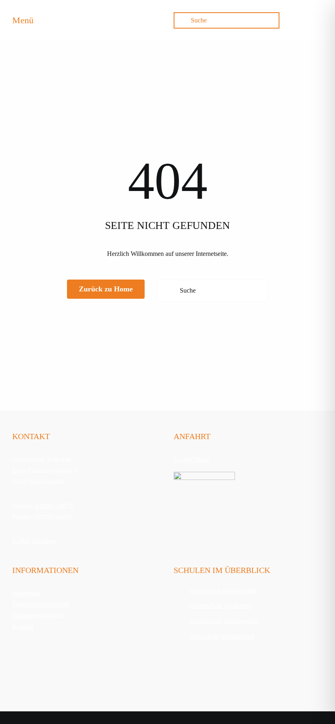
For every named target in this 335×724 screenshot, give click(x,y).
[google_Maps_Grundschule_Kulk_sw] (204, 474)
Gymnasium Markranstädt (223, 590)
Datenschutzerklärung (40, 604)
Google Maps (191, 459)
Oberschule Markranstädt (222, 636)
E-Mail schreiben (34, 540)
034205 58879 (54, 505)
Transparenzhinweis (38, 615)
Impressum (26, 593)
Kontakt (22, 626)
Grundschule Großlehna (221, 605)
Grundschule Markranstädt (224, 620)
